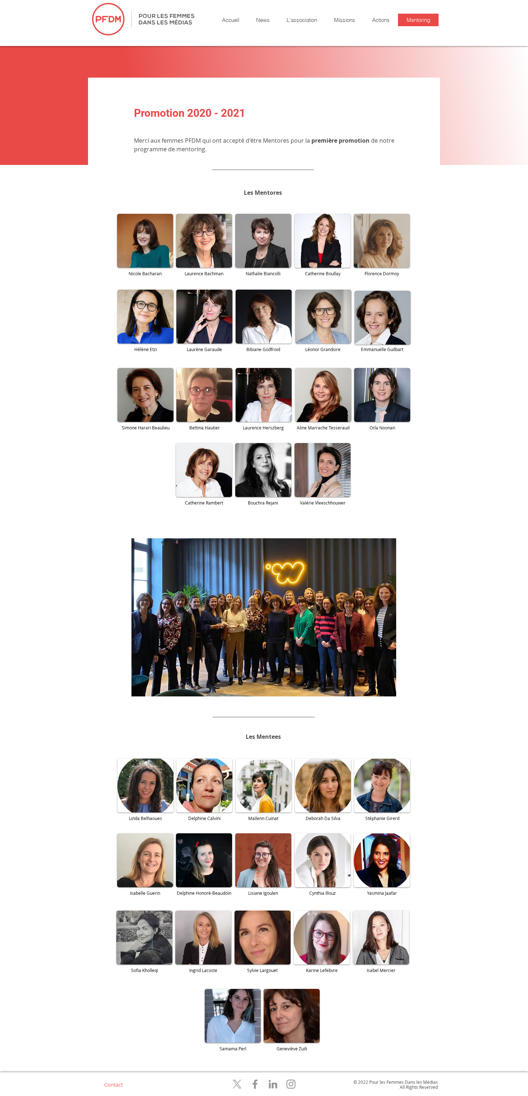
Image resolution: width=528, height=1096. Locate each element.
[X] (237, 1084)
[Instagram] (291, 1084)
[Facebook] (255, 1084)
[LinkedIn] (273, 1084)
